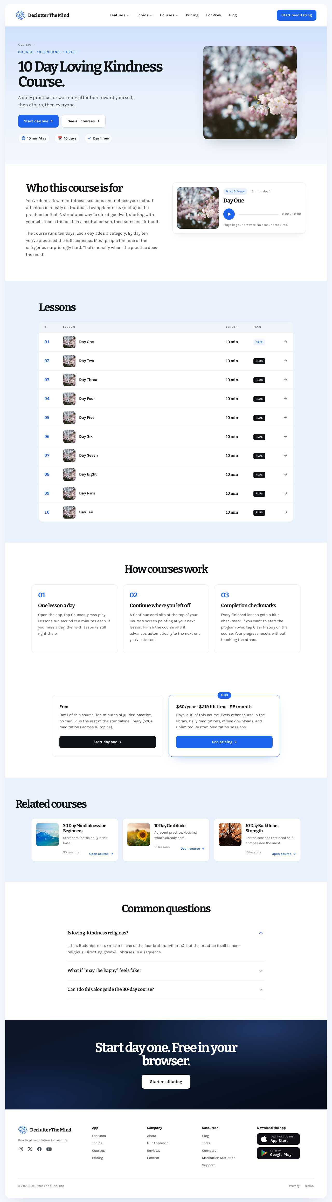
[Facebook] (39, 1149)
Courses (167, 15)
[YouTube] (49, 1149)
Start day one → (38, 121)
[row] (166, 341)
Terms (309, 1186)
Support (208, 1165)
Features (117, 15)
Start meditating (296, 15)
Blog (233, 15)
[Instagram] (20, 1149)
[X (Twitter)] (30, 1149)
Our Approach (158, 1143)
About (151, 1136)
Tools (206, 1143)
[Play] (229, 214)
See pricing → (224, 742)
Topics (142, 15)
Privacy (294, 1186)
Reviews (153, 1150)
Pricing (192, 15)
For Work (213, 15)
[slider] (258, 214)
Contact (153, 1158)
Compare (209, 1150)
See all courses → (84, 121)
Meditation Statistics (218, 1158)
